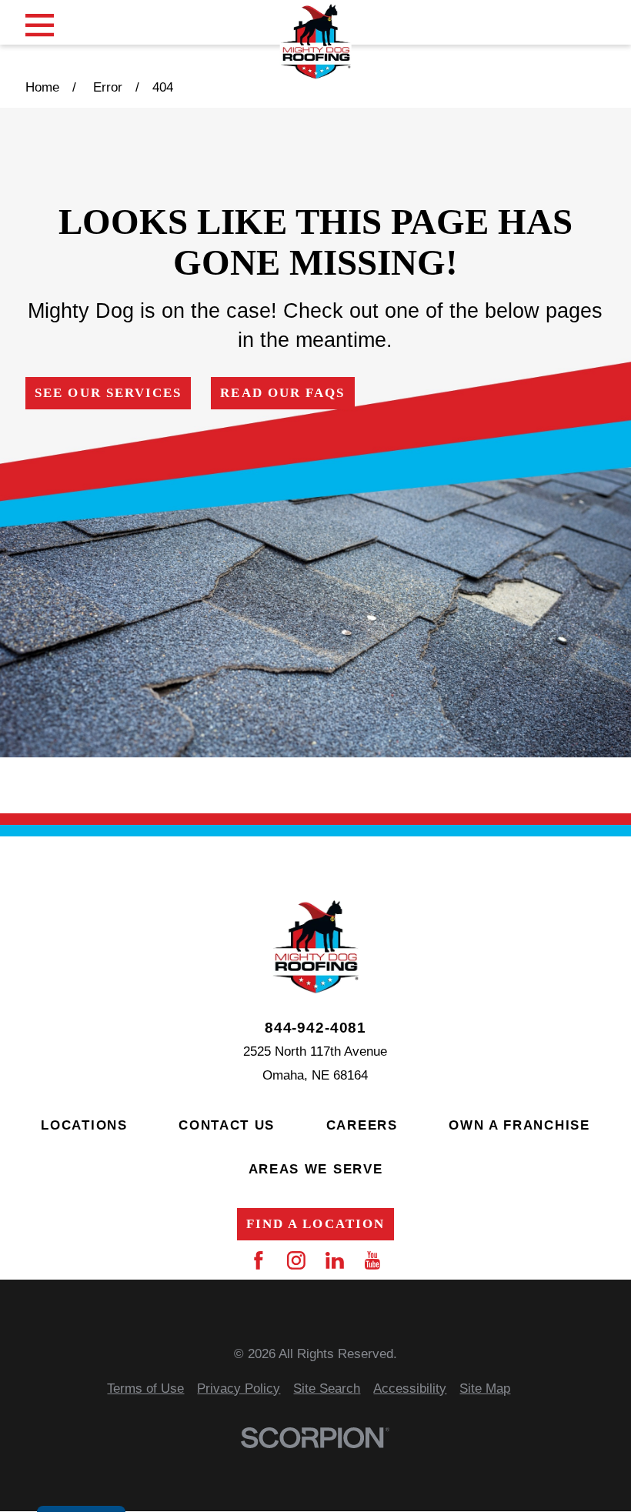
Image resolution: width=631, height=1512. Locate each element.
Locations (84, 1125)
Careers (362, 1125)
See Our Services (108, 393)
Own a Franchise (519, 1125)
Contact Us (227, 1125)
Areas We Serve (316, 1169)
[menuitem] (145, 1389)
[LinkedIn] (335, 1260)
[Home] (316, 42)
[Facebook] (258, 1260)
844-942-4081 (315, 1027)
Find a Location (315, 1224)
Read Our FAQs (282, 393)
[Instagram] (296, 1260)
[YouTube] (372, 1260)
